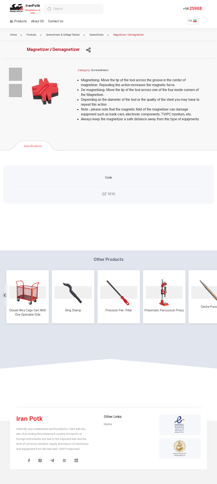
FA (190, 21)
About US (37, 21)
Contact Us (55, 21)
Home (13, 35)
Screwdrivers (97, 35)
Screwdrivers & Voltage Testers (63, 35)
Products (20, 21)
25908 (192, 9)
